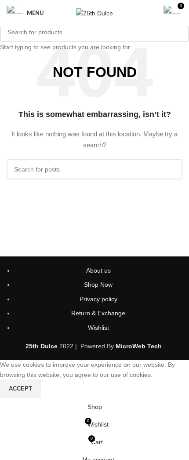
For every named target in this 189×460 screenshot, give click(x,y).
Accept (20, 388)
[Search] (151, 13)
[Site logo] (94, 12)
